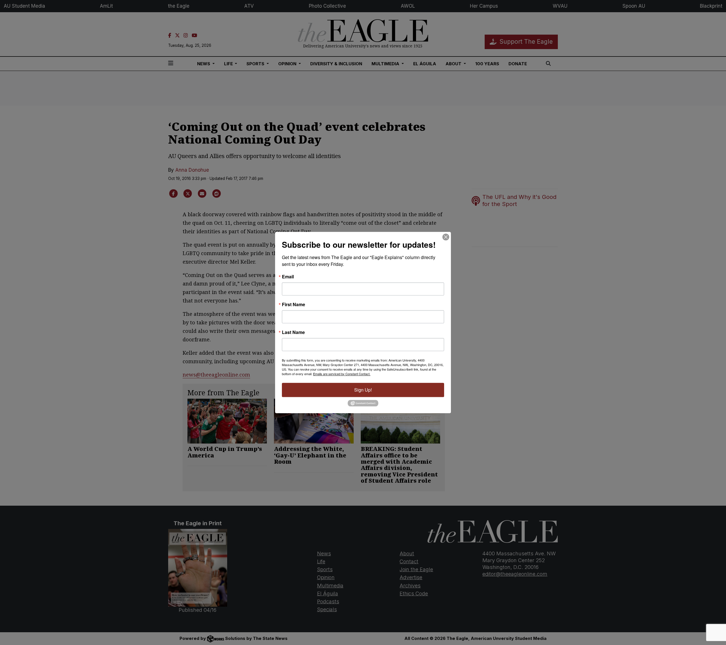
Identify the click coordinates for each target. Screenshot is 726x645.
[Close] (445, 237)
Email (288, 276)
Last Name (293, 332)
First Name (293, 304)
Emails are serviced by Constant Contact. (341, 373)
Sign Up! (363, 389)
